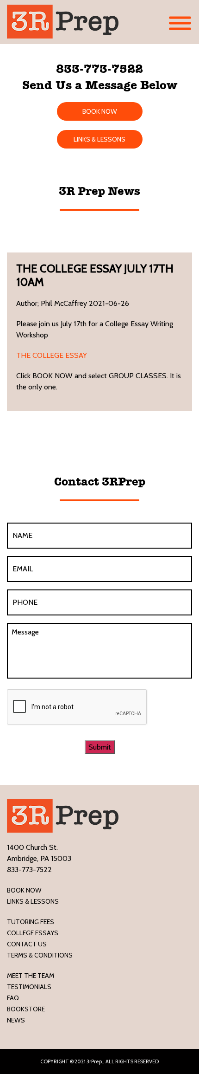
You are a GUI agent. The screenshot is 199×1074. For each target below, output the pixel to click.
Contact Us (27, 944)
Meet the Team (30, 975)
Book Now (24, 890)
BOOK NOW (99, 111)
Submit (99, 747)
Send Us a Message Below (99, 85)
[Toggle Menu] (180, 23)
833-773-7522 (99, 68)
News (16, 1020)
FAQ (13, 998)
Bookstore (26, 1009)
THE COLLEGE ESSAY (51, 355)
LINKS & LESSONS (99, 139)
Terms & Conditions (40, 955)
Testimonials (29, 987)
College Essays (32, 933)
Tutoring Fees (30, 922)
